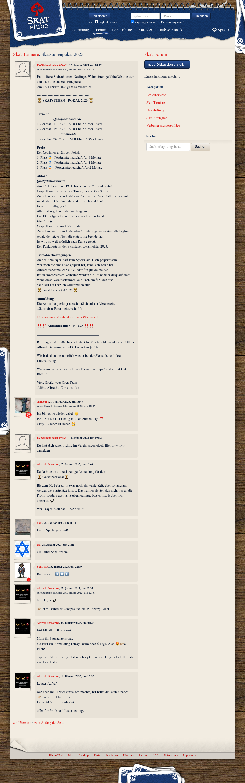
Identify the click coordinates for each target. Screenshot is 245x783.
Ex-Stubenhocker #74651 (52, 65)
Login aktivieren (108, 22)
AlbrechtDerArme (48, 464)
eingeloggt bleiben (144, 22)
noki (39, 523)
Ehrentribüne (122, 29)
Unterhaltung (155, 110)
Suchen (200, 146)
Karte (97, 755)
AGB (156, 755)
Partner (143, 755)
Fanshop (84, 755)
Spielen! (224, 29)
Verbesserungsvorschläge (163, 125)
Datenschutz (171, 755)
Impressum (189, 755)
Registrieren (99, 16)
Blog (70, 755)
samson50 (43, 402)
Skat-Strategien (156, 118)
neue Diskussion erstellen (167, 64)
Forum (101, 29)
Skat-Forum (155, 54)
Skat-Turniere (26, 54)
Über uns (128, 755)
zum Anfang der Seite (49, 722)
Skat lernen (111, 755)
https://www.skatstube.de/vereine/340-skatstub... (69, 317)
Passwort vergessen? (172, 22)
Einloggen (201, 16)
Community (81, 29)
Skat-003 (42, 566)
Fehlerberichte (156, 95)
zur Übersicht (22, 722)
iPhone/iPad (56, 755)
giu (39, 545)
